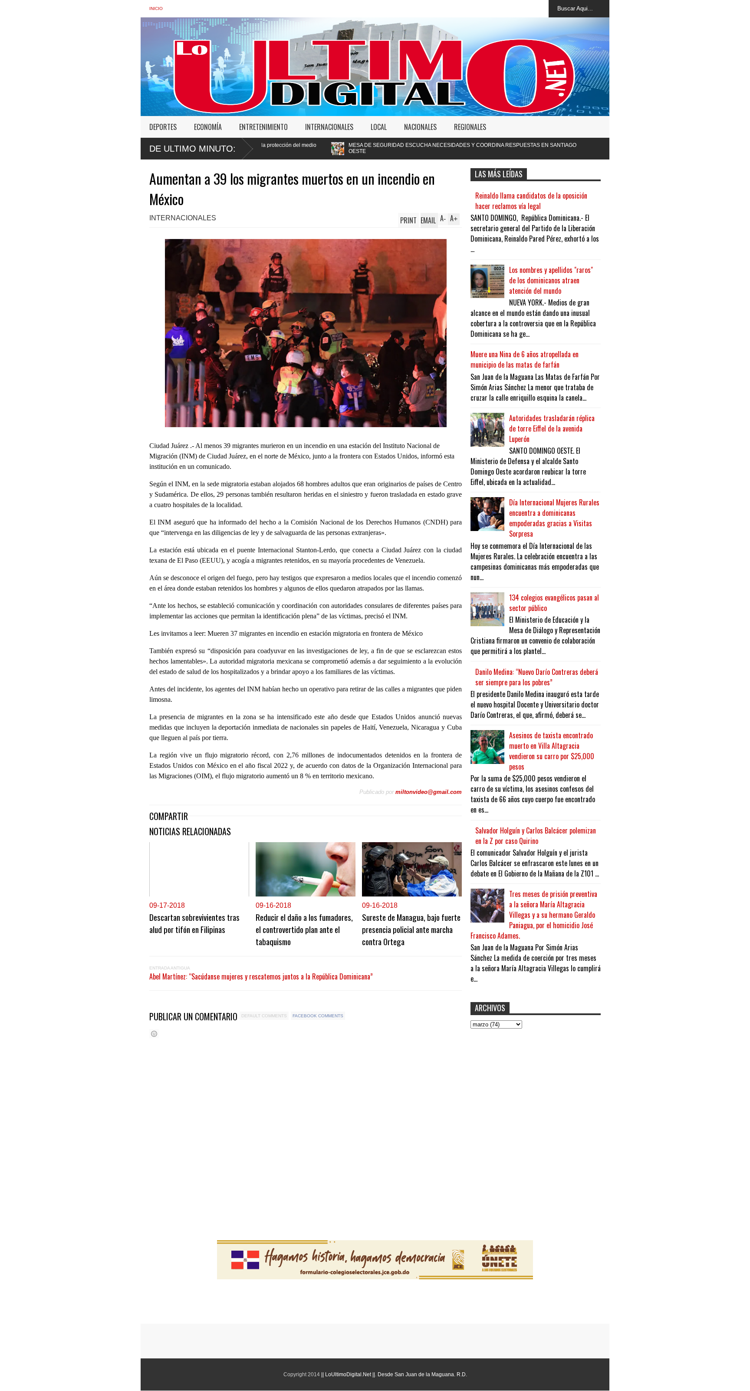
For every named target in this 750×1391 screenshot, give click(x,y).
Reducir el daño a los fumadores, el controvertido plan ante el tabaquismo (304, 929)
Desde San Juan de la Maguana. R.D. (422, 1374)
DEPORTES (163, 127)
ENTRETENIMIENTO (263, 127)
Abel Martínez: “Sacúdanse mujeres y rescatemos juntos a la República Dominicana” (261, 976)
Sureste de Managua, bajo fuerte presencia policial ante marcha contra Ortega (411, 929)
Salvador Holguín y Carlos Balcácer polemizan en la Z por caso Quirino (535, 835)
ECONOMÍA (208, 127)
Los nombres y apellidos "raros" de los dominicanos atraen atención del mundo (551, 280)
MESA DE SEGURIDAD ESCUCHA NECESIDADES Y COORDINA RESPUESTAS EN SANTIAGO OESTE (365, 148)
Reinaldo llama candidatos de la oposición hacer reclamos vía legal (531, 200)
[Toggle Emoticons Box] (154, 1033)
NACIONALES (420, 127)
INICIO (156, 8)
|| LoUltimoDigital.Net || (348, 1374)
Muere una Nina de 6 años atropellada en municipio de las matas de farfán (524, 359)
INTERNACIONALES (329, 127)
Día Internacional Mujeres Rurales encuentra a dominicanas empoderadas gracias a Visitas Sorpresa (554, 518)
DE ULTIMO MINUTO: (192, 148)
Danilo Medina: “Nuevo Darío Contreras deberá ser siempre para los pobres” (536, 677)
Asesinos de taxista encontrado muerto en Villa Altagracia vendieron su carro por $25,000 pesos (551, 751)
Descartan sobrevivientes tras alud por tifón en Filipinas (194, 923)
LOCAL (379, 127)
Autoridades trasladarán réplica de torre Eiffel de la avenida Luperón (552, 428)
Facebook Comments (318, 1015)
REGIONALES (470, 127)
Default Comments (264, 1015)
